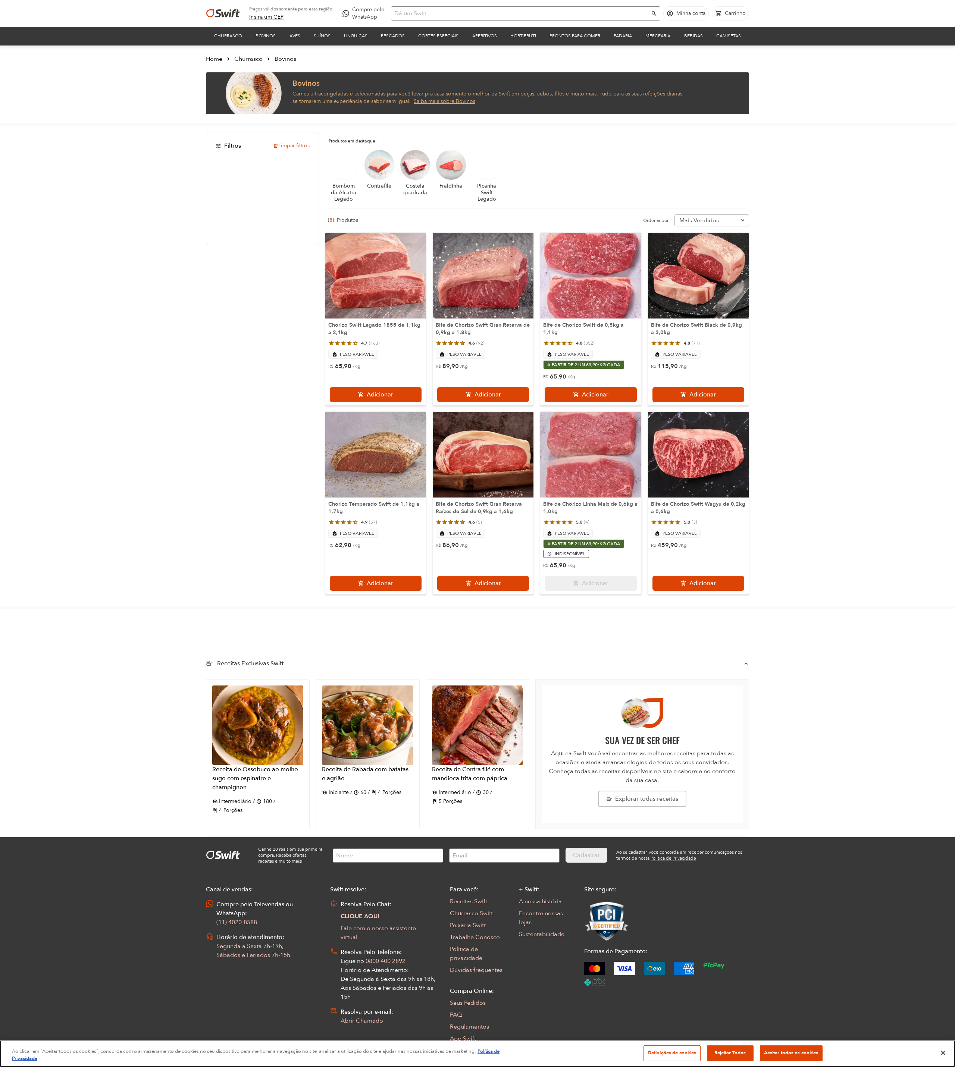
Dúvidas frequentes (476, 970)
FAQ (456, 1015)
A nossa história (540, 901)
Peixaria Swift (468, 925)
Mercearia (657, 36)
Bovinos (266, 36)
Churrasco (228, 36)
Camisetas (728, 36)
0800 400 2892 (386, 961)
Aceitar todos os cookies (791, 1052)
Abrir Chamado (362, 1021)
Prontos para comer (574, 36)
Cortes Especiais (438, 36)
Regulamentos (469, 1027)
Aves (294, 36)
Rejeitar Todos (730, 1052)
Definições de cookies (672, 1052)
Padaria (623, 36)
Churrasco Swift (471, 913)
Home (214, 59)
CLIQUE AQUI (360, 916)
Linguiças (355, 36)
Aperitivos (484, 36)
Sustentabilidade (541, 934)
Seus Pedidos (468, 1003)
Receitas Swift (468, 901)
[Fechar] (943, 1053)
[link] (266, 17)
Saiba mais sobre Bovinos (444, 101)
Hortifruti (523, 36)
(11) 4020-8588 (236, 922)
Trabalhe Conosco (475, 937)
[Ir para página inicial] (223, 13)
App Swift (463, 1039)
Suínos (322, 36)
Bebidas (693, 36)
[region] (477, 1054)
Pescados (393, 36)
